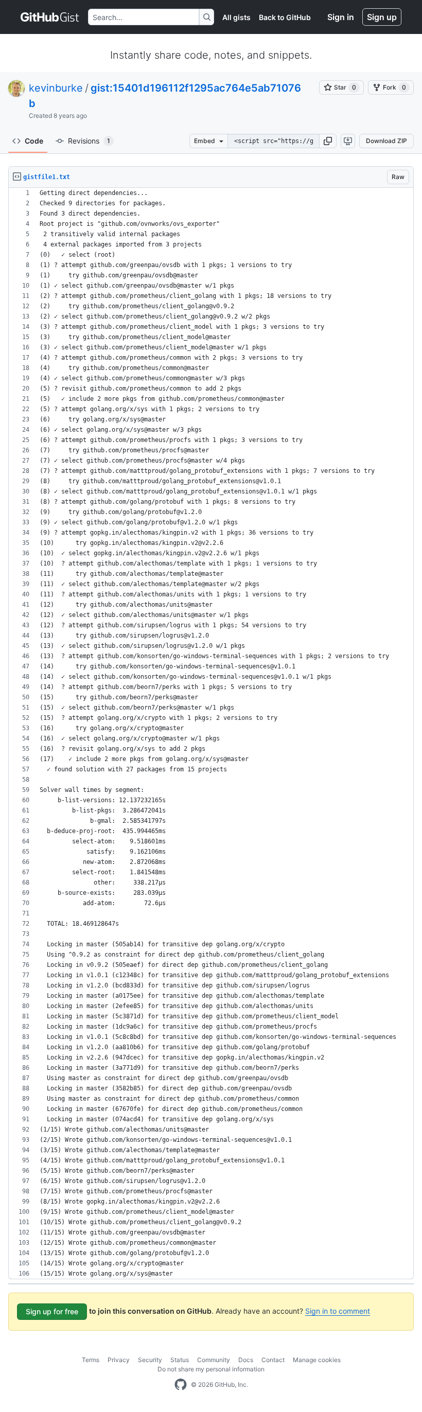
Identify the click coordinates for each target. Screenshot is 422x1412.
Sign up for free (52, 1311)
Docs (245, 1360)
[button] (328, 141)
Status (179, 1360)
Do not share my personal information (211, 1369)
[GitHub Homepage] (180, 1384)
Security (150, 1360)
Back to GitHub (285, 17)
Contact (273, 1360)
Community (213, 1360)
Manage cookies (317, 1360)
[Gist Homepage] (50, 17)
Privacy (119, 1360)
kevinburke (56, 88)
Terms (90, 1360)
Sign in (340, 17)
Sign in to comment (337, 1311)
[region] (211, 733)
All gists (236, 17)
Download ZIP (386, 141)
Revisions (89, 140)
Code (34, 140)
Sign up (382, 17)
